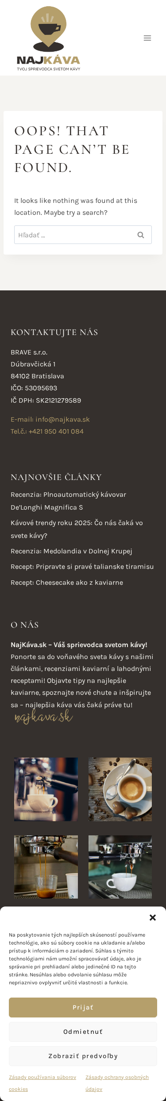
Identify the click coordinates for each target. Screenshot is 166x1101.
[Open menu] (147, 38)
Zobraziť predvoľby (83, 1056)
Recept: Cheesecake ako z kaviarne (67, 582)
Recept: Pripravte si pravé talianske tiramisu (82, 566)
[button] (152, 917)
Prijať (83, 1007)
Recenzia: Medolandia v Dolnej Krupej (71, 551)
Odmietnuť (83, 1032)
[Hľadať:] (83, 235)
